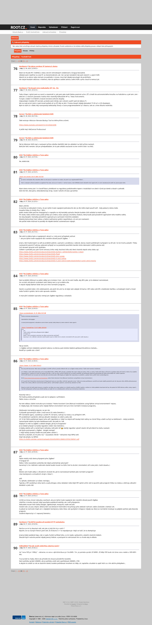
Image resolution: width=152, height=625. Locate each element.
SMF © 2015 (74, 602)
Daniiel (74, 604)
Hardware (23, 66)
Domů (32, 27)
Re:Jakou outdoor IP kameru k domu (42, 66)
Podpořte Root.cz (61, 622)
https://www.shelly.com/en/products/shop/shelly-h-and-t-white (42, 258)
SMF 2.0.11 (66, 602)
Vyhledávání (53, 27)
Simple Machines (84, 602)
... (17, 61)
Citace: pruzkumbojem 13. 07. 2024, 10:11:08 (32, 313)
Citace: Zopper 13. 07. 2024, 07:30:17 (30, 365)
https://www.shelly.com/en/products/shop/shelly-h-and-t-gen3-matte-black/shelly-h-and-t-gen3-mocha (57, 261)
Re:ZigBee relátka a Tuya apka (36, 155)
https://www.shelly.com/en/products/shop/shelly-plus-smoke (42, 256)
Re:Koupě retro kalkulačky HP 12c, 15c (43, 88)
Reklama (38, 622)
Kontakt (31, 622)
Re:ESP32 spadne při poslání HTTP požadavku (46, 522)
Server (21, 114)
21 (27, 61)
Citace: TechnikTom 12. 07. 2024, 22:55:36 (34, 327)
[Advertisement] (76, 11)
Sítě (20, 155)
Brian (86, 604)
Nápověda (42, 27)
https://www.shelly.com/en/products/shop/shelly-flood (39, 254)
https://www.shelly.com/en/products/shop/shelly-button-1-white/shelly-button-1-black (51, 252)
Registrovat (75, 27)
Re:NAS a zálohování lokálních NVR (39, 114)
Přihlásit (64, 27)
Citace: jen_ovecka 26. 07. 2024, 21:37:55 (31, 176)
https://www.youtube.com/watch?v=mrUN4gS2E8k (37, 125)
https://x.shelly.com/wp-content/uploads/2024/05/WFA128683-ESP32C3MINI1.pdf (49, 439)
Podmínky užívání (48, 622)
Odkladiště (23, 546)
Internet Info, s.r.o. (52, 619)
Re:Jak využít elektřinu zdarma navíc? (44, 546)
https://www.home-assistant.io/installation (35, 378)
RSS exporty (72, 622)
